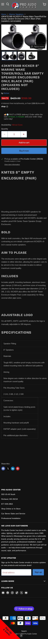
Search (24, 631)
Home (3, 14)
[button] (9, 55)
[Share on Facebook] (3, 468)
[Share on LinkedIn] (13, 468)
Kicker (6, 93)
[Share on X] (8, 468)
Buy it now (24, 151)
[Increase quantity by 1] (24, 134)
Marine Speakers (16, 14)
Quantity (4, 129)
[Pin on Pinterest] (18, 468)
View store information (12, 164)
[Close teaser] (21, 635)
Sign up (38, 572)
